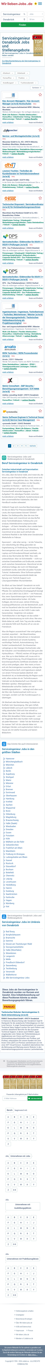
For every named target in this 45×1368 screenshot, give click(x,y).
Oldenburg (10, 814)
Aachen (9, 805)
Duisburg (10, 891)
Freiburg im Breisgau (15, 854)
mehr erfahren (8, 122)
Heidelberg (11, 885)
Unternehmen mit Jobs (20, 1156)
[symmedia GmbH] (10, 412)
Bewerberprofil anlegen (24, 1319)
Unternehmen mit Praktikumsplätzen (23, 1258)
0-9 (14, 1190)
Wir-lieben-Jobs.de (22, 1334)
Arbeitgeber (20, 1315)
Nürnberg (10, 903)
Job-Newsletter (36, 1098)
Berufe (9, 1110)
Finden (22, 24)
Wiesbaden (11, 826)
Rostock (9, 863)
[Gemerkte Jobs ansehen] (35, 4)
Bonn (8, 811)
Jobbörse (25, 1361)
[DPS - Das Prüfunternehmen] (10, 236)
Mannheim (10, 851)
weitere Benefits (31, 119)
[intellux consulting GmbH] (10, 380)
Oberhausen (11, 795)
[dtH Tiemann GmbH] (10, 165)
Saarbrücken (11, 894)
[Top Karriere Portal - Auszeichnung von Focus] (22, 1082)
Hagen (9, 900)
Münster (9, 783)
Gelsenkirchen (12, 845)
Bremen (9, 789)
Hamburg (10, 799)
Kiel (7, 906)
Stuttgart (10, 777)
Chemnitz (10, 875)
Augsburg (10, 774)
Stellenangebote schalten (24, 1311)
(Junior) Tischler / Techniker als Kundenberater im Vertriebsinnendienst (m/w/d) (20, 174)
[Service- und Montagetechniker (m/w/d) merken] (40, 130)
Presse (30, 1330)
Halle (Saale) (11, 823)
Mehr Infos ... (33, 1355)
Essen (8, 832)
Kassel (9, 860)
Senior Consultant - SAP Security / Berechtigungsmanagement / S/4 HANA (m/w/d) (20, 389)
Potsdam (10, 835)
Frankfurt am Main (14, 848)
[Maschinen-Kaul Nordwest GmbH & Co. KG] (10, 199)
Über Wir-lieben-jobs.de (24, 1323)
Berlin (8, 771)
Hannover (10, 759)
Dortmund (10, 792)
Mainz (8, 780)
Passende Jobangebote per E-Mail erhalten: (22, 1094)
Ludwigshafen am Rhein (16, 857)
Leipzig (9, 879)
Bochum (9, 869)
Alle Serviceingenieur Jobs (18, 978)
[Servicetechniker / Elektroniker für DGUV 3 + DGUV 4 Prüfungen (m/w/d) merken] (40, 236)
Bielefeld (10, 872)
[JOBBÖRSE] (16, 4)
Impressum (20, 1330)
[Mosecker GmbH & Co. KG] (10, 131)
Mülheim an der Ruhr (15, 842)
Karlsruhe (10, 897)
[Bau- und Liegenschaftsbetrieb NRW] (10, 96)
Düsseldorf (11, 866)
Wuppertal (10, 808)
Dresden (9, 829)
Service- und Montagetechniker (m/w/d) (21, 136)
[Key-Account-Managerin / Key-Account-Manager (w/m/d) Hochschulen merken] (40, 95)
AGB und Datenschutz (23, 1327)
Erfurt (8, 786)
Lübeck (9, 768)
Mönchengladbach (14, 762)
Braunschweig (12, 820)
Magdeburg (11, 817)
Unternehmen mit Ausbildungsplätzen (22, 1206)
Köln (8, 839)
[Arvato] (10, 348)
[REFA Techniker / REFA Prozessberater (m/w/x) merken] (40, 347)
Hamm (9, 888)
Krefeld (9, 802)
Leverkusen (11, 882)
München (10, 765)
